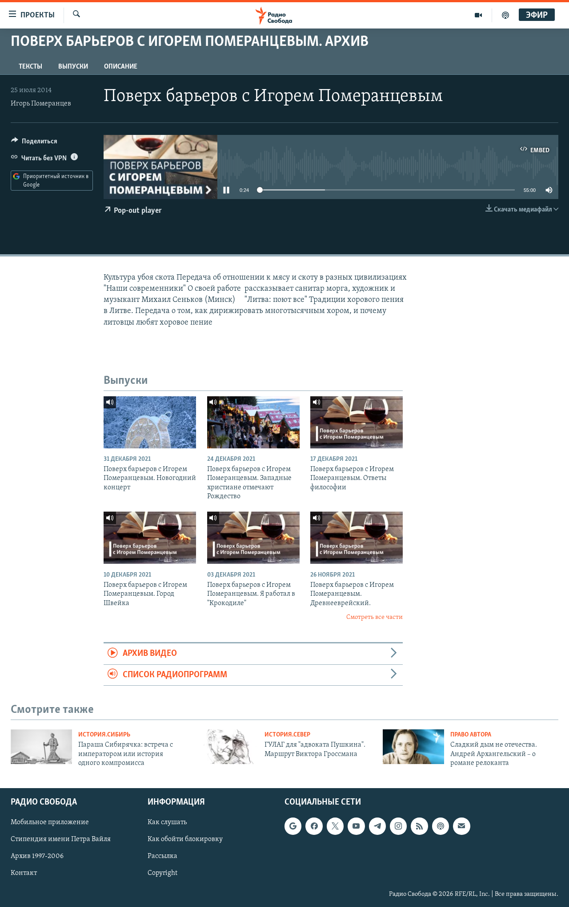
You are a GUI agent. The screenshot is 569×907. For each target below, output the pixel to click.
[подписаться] (461, 826)
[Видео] (478, 15)
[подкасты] (505, 15)
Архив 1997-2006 (37, 856)
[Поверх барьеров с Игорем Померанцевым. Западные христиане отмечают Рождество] (253, 422)
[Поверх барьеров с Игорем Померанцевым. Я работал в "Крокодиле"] (253, 538)
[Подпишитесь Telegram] (377, 826)
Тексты (30, 66)
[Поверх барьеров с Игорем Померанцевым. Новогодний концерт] (150, 422)
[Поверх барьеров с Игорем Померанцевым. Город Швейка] (150, 538)
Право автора (470, 735)
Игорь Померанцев (41, 103)
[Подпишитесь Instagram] (398, 826)
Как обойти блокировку (185, 839)
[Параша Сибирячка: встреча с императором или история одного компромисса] (41, 746)
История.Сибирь (104, 735)
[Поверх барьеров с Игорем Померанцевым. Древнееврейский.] (356, 538)
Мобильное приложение (50, 822)
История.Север (287, 735)
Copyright (162, 873)
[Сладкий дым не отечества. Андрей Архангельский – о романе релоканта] (413, 746)
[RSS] (419, 826)
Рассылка (162, 856)
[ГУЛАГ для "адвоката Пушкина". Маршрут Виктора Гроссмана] (227, 746)
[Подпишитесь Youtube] (356, 826)
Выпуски (73, 66)
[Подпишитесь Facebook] (313, 826)
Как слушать (167, 822)
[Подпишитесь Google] (292, 826)
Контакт (24, 873)
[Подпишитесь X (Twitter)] (335, 826)
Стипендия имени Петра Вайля (61, 839)
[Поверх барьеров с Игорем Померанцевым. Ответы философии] (356, 422)
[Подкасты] (440, 826)
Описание (120, 66)
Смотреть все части (374, 617)
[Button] (34, 143)
